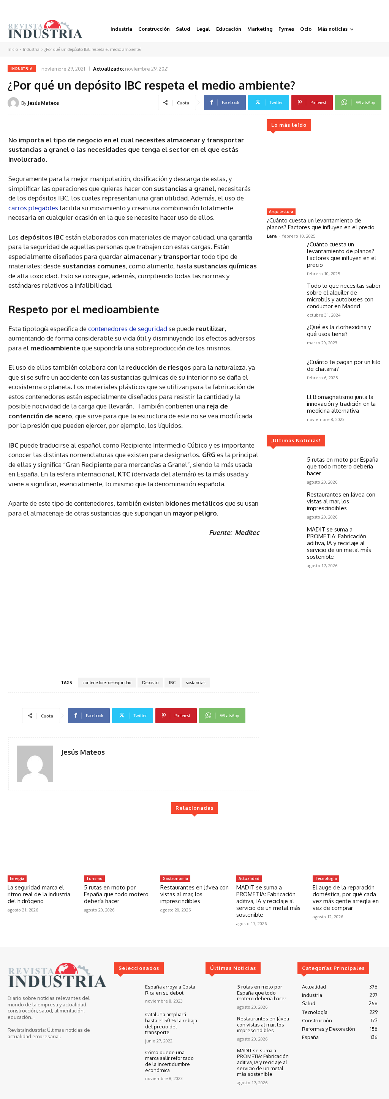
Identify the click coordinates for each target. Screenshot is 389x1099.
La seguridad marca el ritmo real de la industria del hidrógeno (39, 894)
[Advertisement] (133, 606)
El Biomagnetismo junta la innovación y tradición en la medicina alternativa (341, 403)
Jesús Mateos (43, 103)
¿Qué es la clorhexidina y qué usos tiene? (339, 330)
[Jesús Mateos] (14, 103)
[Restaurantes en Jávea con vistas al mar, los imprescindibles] (284, 505)
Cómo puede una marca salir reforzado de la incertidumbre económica (169, 1061)
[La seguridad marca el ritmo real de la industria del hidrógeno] (42, 848)
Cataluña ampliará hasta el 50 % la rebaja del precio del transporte (171, 1023)
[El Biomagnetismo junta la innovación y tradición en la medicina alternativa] (284, 407)
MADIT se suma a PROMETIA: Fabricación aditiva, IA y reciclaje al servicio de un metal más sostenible (339, 543)
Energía (17, 878)
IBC (172, 682)
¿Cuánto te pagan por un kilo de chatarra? (344, 365)
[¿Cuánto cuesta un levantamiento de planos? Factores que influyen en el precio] (324, 173)
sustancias (195, 682)
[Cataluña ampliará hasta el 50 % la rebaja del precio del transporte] (126, 1022)
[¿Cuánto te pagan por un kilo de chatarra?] (284, 372)
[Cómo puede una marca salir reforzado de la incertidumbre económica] (126, 1060)
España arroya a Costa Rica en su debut (170, 990)
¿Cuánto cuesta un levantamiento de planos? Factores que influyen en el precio (321, 224)
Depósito (150, 682)
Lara (272, 236)
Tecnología (326, 878)
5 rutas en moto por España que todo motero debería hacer (342, 466)
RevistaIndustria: (27, 1030)
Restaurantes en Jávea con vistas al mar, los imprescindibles (341, 501)
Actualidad (249, 878)
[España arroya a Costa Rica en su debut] (126, 994)
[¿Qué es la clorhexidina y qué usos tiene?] (284, 337)
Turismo (94, 878)
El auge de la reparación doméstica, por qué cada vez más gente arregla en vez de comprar (346, 897)
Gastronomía (175, 878)
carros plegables (33, 208)
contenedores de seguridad (127, 329)
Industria (31, 49)
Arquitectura (281, 211)
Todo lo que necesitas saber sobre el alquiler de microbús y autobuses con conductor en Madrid (344, 296)
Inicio (13, 49)
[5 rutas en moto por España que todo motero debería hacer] (284, 470)
